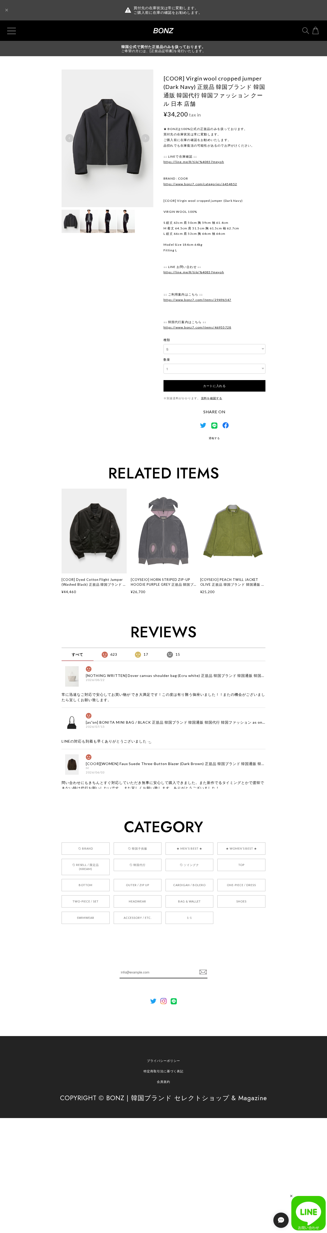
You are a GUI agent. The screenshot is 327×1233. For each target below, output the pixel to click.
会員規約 (163, 1082)
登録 (203, 972)
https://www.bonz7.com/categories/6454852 (200, 184)
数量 (167, 359)
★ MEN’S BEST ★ (189, 848)
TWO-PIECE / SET (85, 901)
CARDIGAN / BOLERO (189, 885)
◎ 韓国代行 (138, 864)
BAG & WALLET (189, 901)
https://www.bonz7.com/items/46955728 (197, 327)
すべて (77, 654)
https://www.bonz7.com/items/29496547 (197, 300)
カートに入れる (214, 385)
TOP (241, 864)
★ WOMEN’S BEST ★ (241, 848)
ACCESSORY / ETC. (137, 917)
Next (145, 138)
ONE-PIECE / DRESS (241, 885)
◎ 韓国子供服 (137, 848)
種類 (167, 340)
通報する (214, 438)
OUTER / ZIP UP (137, 885)
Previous (69, 138)
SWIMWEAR (86, 917)
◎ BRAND (85, 848)
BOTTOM (85, 885)
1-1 (189, 917)
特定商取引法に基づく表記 (163, 1071)
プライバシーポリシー (163, 1061)
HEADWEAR (137, 901)
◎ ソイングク (189, 864)
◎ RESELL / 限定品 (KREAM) (85, 867)
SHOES (241, 901)
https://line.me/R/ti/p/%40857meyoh (194, 162)
